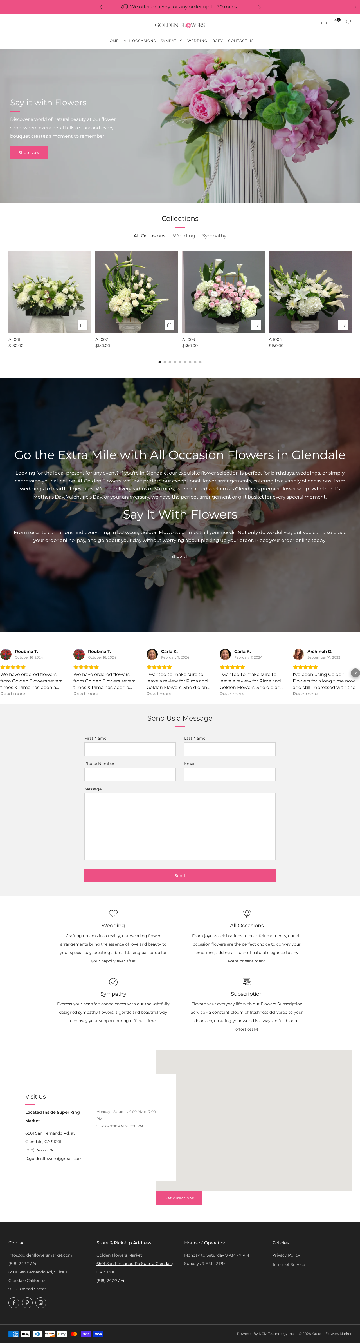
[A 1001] (49, 292)
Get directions (179, 1198)
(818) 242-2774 (22, 1263)
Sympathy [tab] (214, 236)
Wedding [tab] (184, 236)
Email (189, 763)
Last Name (194, 738)
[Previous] (100, 7)
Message (93, 788)
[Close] (355, 7)
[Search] (349, 21)
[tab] (160, 362)
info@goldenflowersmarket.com (40, 1255)
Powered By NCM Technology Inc (265, 1334)
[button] (4, 672)
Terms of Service (288, 1264)
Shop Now (29, 152)
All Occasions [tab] (149, 236)
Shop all (180, 556)
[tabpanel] (180, 299)
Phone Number (99, 763)
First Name (95, 738)
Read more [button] (12, 694)
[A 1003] (223, 292)
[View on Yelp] (6, 654)
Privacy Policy (286, 1255)
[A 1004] (310, 292)
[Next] (259, 7)
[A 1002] (136, 292)
